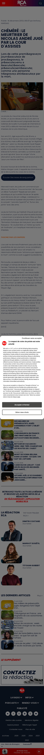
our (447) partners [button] (13, 348)
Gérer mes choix (22, 412)
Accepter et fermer (22, 404)
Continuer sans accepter (32, 338)
